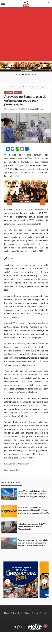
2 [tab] (19, 74)
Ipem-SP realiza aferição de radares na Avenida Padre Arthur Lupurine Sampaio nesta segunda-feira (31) (32, 494)
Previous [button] (3, 66)
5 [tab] (29, 74)
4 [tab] (26, 74)
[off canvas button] (3, 3)
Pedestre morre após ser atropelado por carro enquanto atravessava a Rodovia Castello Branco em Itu (33, 543)
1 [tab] (16, 74)
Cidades (9, 92)
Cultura (27, 613)
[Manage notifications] (45, 626)
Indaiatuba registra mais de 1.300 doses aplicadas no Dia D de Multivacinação (31, 526)
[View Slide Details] (26, 66)
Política (43, 613)
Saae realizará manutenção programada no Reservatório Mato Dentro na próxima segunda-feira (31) (33, 510)
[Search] (48, 3)
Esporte (35, 613)
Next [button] (48, 66)
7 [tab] (35, 74)
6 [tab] (32, 74)
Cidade (20, 613)
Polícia (13, 613)
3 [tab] (23, 74)
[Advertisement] (26, 34)
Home (6, 613)
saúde (17, 92)
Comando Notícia (36, 109)
